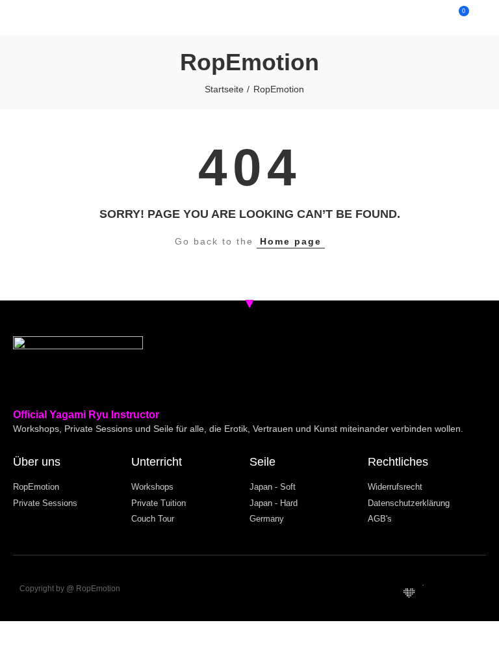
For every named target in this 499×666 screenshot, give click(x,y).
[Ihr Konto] (474, 17)
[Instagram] (450, 593)
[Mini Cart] (451, 17)
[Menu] (24, 17)
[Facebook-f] (471, 593)
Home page (291, 241)
